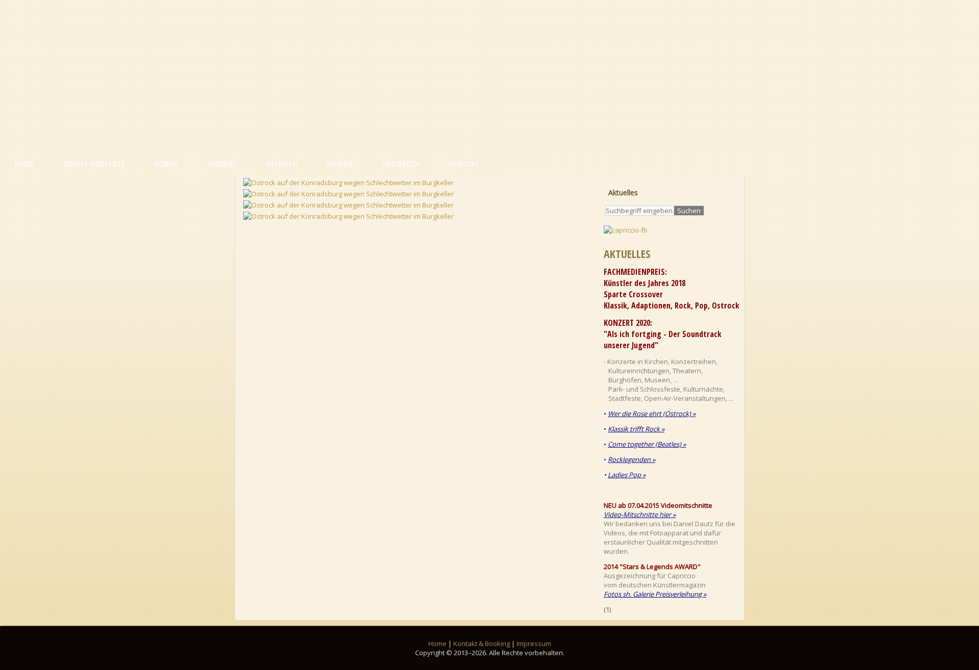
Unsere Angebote (94, 164)
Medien (339, 164)
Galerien (281, 164)
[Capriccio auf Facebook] (627, 230)
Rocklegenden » (631, 459)
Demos (166, 164)
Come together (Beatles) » (647, 444)
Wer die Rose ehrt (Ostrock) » (651, 413)
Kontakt (464, 164)
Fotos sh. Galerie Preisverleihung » (655, 594)
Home (24, 164)
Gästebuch (400, 164)
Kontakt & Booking (481, 643)
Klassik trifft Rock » (636, 428)
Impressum (534, 643)
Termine (222, 164)
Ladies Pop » (627, 474)
